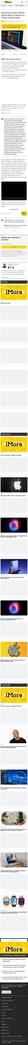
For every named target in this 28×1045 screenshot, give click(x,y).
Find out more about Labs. (14, 27)
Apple (3, 9)
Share (5, 54)
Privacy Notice (19, 252)
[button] (26, 2)
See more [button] (14, 230)
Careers (3, 1012)
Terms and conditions (7, 997)
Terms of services (17, 250)
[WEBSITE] (13, 268)
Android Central (5, 1030)
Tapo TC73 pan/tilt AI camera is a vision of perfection (14, 960)
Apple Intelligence (20, 5)
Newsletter (24, 54)
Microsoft (7, 113)
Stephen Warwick (11, 21)
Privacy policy (5, 1003)
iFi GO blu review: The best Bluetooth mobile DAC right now (14, 972)
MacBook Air (21, 106)
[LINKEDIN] (11, 268)
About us (4, 1021)
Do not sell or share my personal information (12, 1036)
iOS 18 (10, 5)
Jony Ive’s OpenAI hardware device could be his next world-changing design (15, 978)
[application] (14, 190)
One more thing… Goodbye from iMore (14, 955)
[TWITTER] (9, 268)
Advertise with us (6, 1027)
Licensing (4, 1015)
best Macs (20, 108)
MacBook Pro (13, 106)
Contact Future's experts (7, 1000)
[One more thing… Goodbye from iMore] (14, 950)
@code (15, 220)
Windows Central (5, 1033)
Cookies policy (5, 1006)
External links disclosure (7, 1018)
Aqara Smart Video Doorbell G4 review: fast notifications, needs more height (14, 966)
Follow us (17, 54)
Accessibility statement (7, 1009)
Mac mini (6, 108)
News (3, 21)
